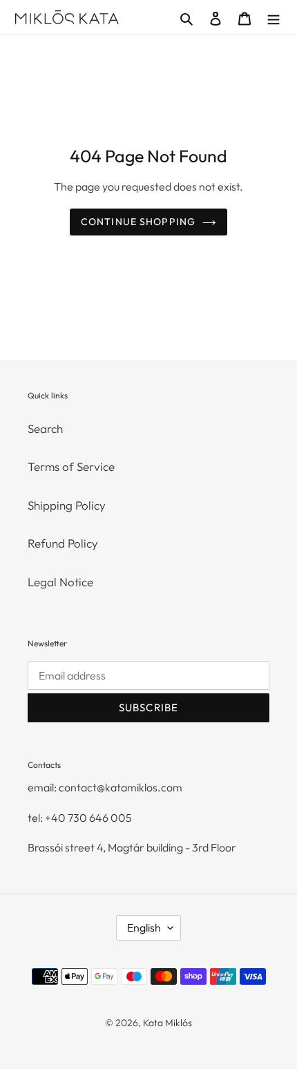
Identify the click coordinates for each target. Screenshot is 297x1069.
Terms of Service (71, 466)
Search (45, 428)
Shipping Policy (67, 505)
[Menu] (273, 17)
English (144, 927)
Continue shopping (138, 221)
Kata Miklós (167, 1023)
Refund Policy (63, 543)
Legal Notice (60, 582)
